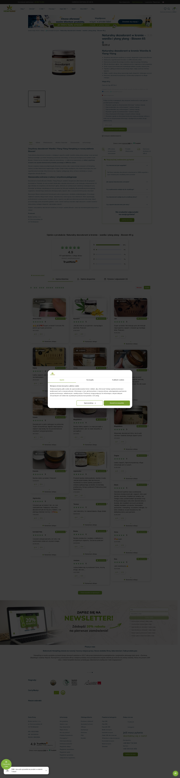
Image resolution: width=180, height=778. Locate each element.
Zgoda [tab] (62, 380)
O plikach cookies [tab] (118, 380)
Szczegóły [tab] (90, 380)
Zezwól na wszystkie (117, 403)
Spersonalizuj (88, 403)
